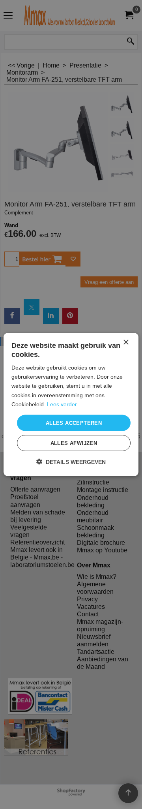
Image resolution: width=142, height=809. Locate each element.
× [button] (126, 342)
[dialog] (71, 404)
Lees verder (62, 404)
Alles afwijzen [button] (73, 443)
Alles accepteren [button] (74, 423)
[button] (71, 461)
